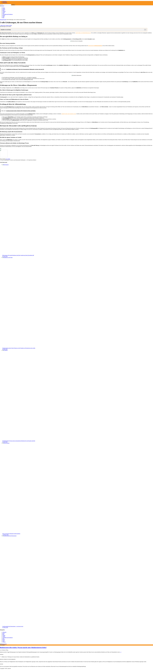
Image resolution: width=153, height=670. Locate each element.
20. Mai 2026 (4, 349)
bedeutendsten (95, 45)
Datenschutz (4, 2)
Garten (3, 12)
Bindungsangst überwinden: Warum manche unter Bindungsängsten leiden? (23, 647)
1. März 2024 (2, 25)
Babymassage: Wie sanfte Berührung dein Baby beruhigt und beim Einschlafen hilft (18, 255)
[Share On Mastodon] (0, 149)
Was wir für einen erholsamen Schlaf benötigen (11, 533)
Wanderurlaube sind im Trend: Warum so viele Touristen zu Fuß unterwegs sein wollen (18, 348)
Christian (7, 25)
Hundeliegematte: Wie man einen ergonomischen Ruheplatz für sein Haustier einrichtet (18, 440)
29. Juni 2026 (5, 256)
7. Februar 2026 (5, 534)
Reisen (3, 15)
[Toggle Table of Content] (144, 30)
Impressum (4, 1)
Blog (3, 17)
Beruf (3, 10)
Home (3, 7)
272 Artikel (8, 158)
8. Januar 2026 (5, 627)
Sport (3, 16)
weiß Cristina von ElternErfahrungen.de (83, 32)
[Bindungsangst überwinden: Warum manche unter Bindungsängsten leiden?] (3, 643)
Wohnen (4, 11)
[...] (120, 652)
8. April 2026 (4, 441)
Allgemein (4, 632)
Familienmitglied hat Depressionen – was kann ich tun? (12, 626)
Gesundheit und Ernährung (7, 14)
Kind (3, 13)
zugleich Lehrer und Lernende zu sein (68, 113)
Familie (3, 8)
